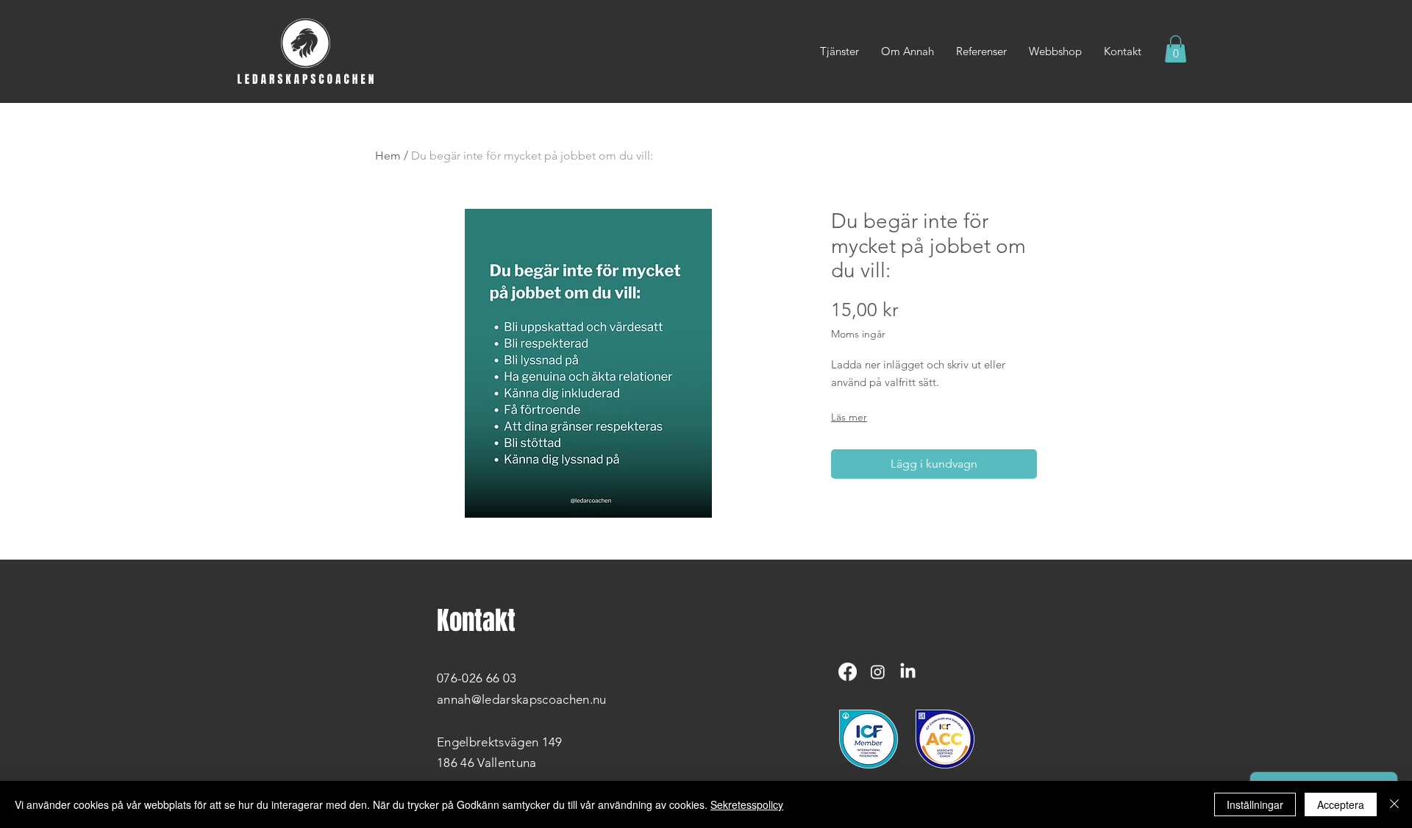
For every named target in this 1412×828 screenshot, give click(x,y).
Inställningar (1255, 804)
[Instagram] (878, 672)
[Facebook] (847, 672)
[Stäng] (1394, 804)
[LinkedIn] (908, 672)
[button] (1175, 49)
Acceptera (1340, 804)
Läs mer (849, 417)
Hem (388, 156)
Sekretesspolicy (746, 804)
